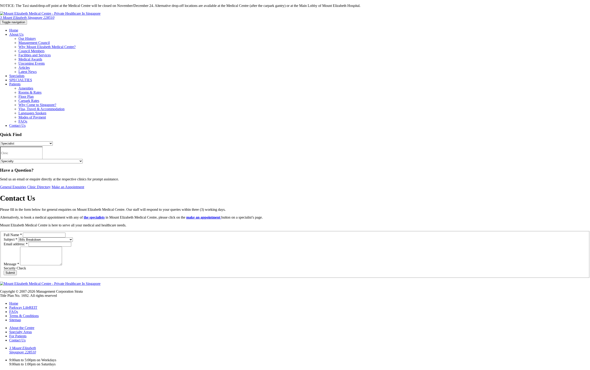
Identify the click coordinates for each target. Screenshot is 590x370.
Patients (15, 84)
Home (13, 30)
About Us (16, 34)
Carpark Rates (28, 101)
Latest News (27, 72)
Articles (24, 67)
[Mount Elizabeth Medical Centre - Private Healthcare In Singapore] (50, 13)
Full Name (13, 235)
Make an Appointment (68, 187)
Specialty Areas (20, 332)
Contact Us (17, 125)
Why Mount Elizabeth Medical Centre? (47, 47)
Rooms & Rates (29, 92)
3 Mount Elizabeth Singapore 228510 (27, 18)
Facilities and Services (34, 55)
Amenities (25, 88)
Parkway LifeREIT (23, 307)
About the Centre (21, 328)
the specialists (94, 217)
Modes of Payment (32, 117)
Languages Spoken (32, 113)
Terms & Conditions (24, 316)
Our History (27, 38)
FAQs (22, 121)
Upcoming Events (31, 63)
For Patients (18, 336)
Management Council (34, 43)
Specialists (16, 76)
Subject (10, 239)
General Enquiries (13, 187)
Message (11, 264)
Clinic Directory (39, 187)
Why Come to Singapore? (37, 105)
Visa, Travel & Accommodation (41, 109)
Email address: (16, 244)
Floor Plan (26, 96)
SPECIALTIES (20, 80)
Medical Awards (30, 59)
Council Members (31, 51)
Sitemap (15, 320)
